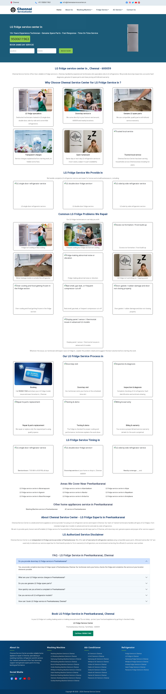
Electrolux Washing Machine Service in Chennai (66, 675)
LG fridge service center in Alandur (75, 492)
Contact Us (131, 10)
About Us (69, 10)
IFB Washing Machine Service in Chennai (64, 662)
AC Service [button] (117, 10)
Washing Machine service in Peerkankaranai (41, 509)
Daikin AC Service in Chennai (97, 667)
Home (59, 10)
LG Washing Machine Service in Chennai (64, 656)
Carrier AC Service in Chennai (97, 675)
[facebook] (126, 2)
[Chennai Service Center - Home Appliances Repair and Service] (21, 10)
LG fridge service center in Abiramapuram (35, 488)
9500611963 (20, 39)
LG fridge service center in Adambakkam (77, 488)
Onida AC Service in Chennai (97, 670)
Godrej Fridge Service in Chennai (135, 664)
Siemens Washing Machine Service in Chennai (66, 678)
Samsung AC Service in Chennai (98, 659)
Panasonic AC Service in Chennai (98, 678)
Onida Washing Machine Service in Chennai (65, 667)
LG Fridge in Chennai (132, 656)
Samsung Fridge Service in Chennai (136, 659)
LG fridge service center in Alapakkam (119, 492)
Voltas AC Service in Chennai (97, 664)
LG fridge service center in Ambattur (76, 496)
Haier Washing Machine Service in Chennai (64, 672)
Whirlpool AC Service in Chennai (98, 662)
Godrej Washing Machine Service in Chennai (65, 680)
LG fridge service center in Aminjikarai (119, 496)
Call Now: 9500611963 (83, 633)
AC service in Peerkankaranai (75, 509)
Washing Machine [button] (84, 10)
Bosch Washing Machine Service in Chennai (65, 664)
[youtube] (135, 2)
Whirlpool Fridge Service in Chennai (136, 662)
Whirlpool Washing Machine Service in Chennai (66, 670)
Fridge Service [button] (102, 10)
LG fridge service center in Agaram (32, 492)
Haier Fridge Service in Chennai (135, 667)
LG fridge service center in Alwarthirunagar (35, 496)
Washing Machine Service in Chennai (63, 653)
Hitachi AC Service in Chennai (97, 672)
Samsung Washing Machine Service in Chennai (66, 659)
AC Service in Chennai (95, 653)
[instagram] (129, 2)
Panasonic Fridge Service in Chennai (137, 670)
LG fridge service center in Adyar (117, 488)
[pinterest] (138, 2)
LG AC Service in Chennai (96, 656)
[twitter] (132, 2)
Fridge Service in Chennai (133, 653)
